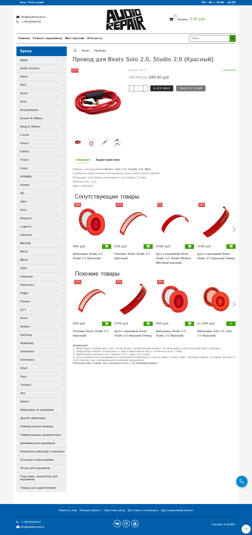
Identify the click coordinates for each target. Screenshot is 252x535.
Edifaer (24, 151)
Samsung (26, 335)
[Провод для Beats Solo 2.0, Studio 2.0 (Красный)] (98, 102)
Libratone (26, 235)
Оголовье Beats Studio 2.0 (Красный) (132, 256)
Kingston (26, 218)
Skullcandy (27, 343)
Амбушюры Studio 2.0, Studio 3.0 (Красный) (88, 256)
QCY (23, 310)
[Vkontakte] (117, 523)
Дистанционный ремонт (177, 510)
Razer (24, 318)
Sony (23, 376)
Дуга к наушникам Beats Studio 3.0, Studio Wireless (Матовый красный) (173, 258)
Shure (23, 368)
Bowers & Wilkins (31, 118)
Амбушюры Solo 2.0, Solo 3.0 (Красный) (214, 333)
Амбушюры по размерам (36, 410)
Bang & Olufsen (30, 127)
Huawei (24, 185)
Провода (100, 51)
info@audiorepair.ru (32, 17)
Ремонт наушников (47, 38)
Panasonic (26, 277)
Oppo (23, 268)
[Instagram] (126, 523)
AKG (23, 85)
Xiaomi (24, 401)
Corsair (24, 135)
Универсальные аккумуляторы (40, 435)
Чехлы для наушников (35, 468)
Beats (85, 51)
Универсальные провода (36, 426)
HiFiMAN (25, 177)
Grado (24, 168)
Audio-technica (29, 68)
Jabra (23, 201)
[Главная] (75, 51)
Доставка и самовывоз (143, 510)
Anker (24, 77)
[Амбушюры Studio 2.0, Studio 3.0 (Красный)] (92, 222)
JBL (22, 193)
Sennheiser (27, 351)
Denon (24, 143)
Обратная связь (114, 510)
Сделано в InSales (223, 524)
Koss (23, 210)
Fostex (24, 160)
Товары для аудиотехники (38, 488)
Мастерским (74, 38)
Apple (24, 60)
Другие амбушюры (33, 418)
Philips (24, 293)
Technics (25, 385)
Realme (25, 327)
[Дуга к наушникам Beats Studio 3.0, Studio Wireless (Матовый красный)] (175, 222)
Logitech (25, 227)
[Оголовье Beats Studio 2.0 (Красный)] (133, 222)
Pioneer (25, 301)
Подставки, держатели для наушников (39, 478)
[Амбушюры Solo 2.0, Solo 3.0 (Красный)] (216, 299)
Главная (24, 38)
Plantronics (27, 285)
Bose (23, 101)
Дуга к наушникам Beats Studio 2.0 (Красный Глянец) (216, 256)
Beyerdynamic (29, 110)
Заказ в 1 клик (191, 88)
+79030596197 (30, 22)
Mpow (24, 260)
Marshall (25, 243)
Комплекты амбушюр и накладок (42, 451)
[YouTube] (135, 523)
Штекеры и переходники (37, 460)
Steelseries (27, 360)
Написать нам (67, 510)
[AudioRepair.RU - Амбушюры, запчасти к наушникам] (126, 18)
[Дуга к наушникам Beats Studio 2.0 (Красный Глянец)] (216, 222)
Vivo (23, 393)
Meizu (24, 251)
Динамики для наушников (37, 443)
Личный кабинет (90, 510)
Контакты (94, 38)
